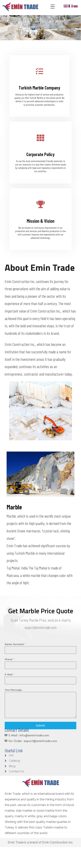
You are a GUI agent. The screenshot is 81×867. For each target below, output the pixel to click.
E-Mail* (10, 674)
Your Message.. (14, 690)
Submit (40, 725)
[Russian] (75, 5)
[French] (70, 5)
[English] (65, 5)
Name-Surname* (15, 644)
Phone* (10, 659)
